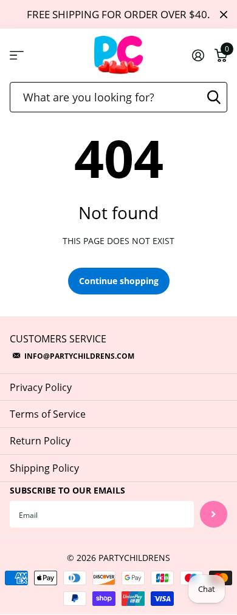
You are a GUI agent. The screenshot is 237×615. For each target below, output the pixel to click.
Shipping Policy (44, 468)
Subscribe (213, 514)
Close (223, 14)
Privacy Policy (41, 387)
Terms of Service (48, 414)
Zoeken (214, 97)
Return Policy (40, 440)
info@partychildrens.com (79, 356)
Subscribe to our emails (67, 490)
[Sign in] (197, 55)
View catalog (17, 55)
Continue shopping (119, 281)
